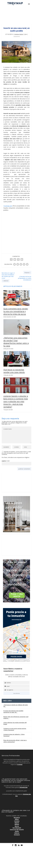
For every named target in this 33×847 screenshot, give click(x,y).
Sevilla (17, 831)
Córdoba (16, 821)
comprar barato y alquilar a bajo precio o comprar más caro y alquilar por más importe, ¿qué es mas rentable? (15, 401)
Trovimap (19, 764)
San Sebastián (17, 828)
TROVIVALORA (23, 787)
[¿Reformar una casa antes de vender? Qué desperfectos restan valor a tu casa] (16, 327)
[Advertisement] (16, 16)
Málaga (17, 824)
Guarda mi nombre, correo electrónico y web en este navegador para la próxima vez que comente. (16, 453)
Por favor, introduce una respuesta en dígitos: (15, 457)
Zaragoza (17, 834)
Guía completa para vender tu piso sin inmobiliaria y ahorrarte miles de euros (15, 311)
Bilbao (17, 819)
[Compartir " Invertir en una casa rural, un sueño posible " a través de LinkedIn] (22, 259)
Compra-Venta (18, 34)
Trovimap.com (7, 206)
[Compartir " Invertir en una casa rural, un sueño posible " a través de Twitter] (15, 259)
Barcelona (17, 817)
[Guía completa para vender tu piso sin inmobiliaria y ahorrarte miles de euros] (16, 298)
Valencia (16, 833)
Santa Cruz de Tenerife (17, 829)
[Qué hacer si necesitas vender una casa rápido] (16, 359)
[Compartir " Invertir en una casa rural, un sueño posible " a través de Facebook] (11, 259)
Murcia (17, 826)
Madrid (17, 822)
